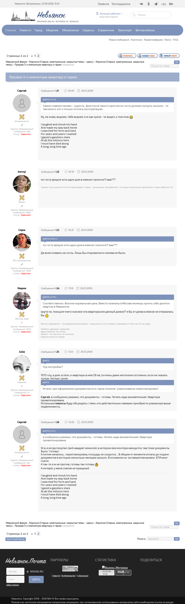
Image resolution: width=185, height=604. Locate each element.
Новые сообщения (119, 39)
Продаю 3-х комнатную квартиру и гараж (38, 64)
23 (57, 230)
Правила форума (153, 39)
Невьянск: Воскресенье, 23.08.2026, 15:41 (37, 3)
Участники (136, 39)
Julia (22, 351)
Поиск (167, 39)
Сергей (21, 90)
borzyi (22, 171)
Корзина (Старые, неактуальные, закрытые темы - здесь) (61, 61)
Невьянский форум (16, 61)
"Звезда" (56, 575)
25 (57, 351)
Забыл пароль (12, 585)
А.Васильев (82, 575)
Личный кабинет (110, 13)
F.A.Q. (175, 39)
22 (57, 171)
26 (57, 422)
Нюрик (22, 288)
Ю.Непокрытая (68, 575)
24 (57, 288)
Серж (21, 229)
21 (57, 90)
